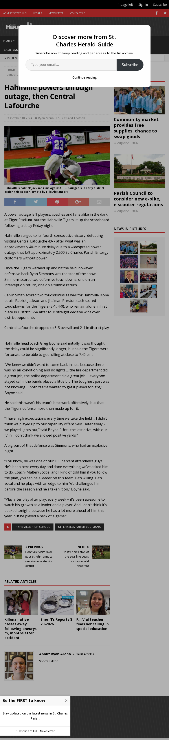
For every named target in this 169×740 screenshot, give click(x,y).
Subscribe (130, 64)
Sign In (143, 4)
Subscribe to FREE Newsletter (35, 731)
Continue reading (84, 77)
